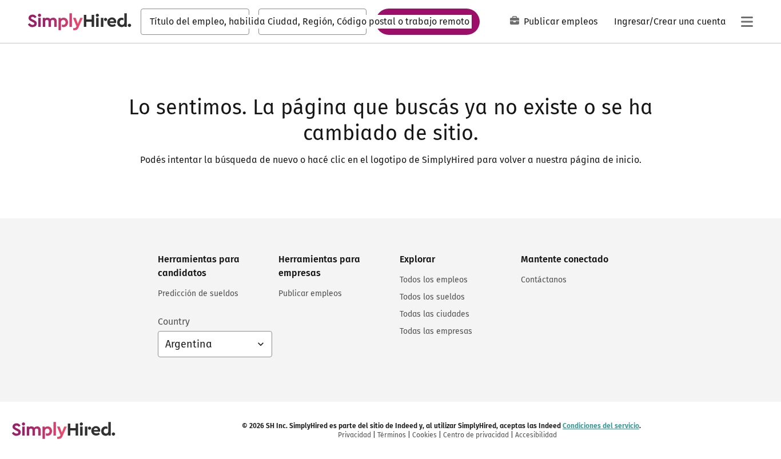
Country (174, 321)
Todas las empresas (436, 331)
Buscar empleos (427, 21)
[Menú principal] (747, 22)
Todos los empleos (434, 280)
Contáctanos (544, 280)
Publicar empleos (560, 21)
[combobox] (195, 22)
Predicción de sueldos (198, 293)
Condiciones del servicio (601, 426)
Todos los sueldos (432, 297)
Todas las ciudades (434, 314)
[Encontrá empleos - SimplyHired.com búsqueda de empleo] (79, 21)
